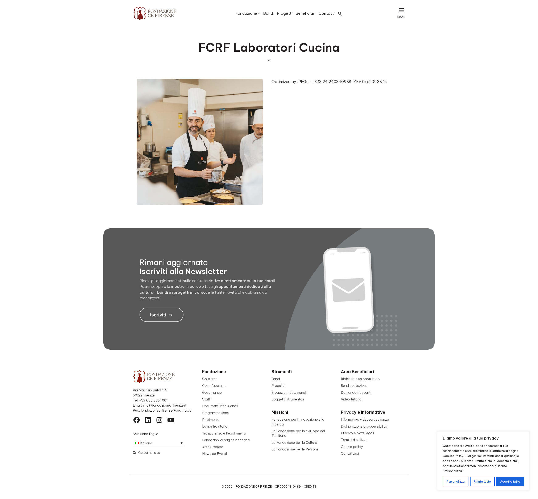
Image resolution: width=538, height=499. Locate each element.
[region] (483, 461)
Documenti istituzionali (220, 406)
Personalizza (456, 481)
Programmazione (215, 413)
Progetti (284, 13)
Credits (310, 486)
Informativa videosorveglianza (365, 419)
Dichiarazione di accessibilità (364, 426)
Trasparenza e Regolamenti (224, 433)
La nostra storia (214, 426)
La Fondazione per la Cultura (294, 442)
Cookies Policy (453, 456)
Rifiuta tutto (482, 481)
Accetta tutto (510, 481)
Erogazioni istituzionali (289, 392)
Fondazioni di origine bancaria (226, 440)
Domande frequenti (356, 392)
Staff (206, 399)
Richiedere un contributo (360, 379)
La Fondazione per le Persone (295, 449)
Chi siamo (210, 379)
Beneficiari (305, 13)
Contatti (327, 13)
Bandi (268, 13)
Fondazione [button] (246, 13)
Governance (212, 392)
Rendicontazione (354, 385)
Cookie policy (352, 447)
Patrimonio (210, 419)
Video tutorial (351, 399)
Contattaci (350, 453)
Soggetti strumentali (288, 399)
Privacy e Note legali (357, 433)
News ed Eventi (214, 454)
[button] (340, 13)
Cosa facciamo (214, 385)
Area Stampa (212, 447)
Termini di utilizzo (354, 440)
